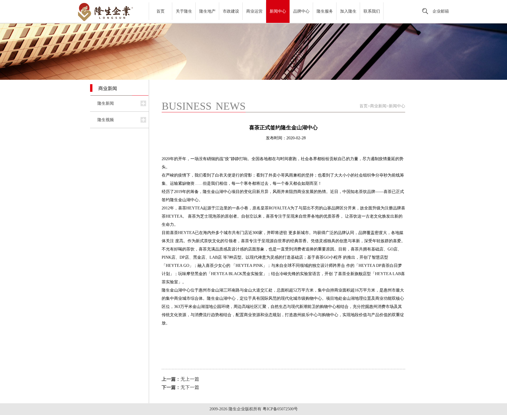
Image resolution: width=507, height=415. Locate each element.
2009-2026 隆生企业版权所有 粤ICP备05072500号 (253, 409)
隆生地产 (207, 11)
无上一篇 (180, 379)
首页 (160, 11)
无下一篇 (180, 387)
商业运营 (254, 11)
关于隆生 (184, 11)
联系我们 (372, 11)
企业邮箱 (440, 11)
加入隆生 (348, 11)
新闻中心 (278, 11)
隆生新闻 (105, 103)
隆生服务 (325, 11)
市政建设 (231, 11)
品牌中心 (301, 11)
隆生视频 (105, 120)
